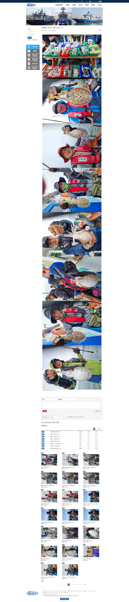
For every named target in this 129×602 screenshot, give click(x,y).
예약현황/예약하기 (59, 5)
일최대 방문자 (95, 1)
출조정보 (93, 5)
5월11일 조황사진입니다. (67, 540)
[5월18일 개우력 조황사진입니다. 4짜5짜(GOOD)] (93, 497)
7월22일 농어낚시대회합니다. (56, 443)
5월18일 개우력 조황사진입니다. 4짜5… (91, 503)
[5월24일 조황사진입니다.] (51, 497)
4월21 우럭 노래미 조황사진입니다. (48, 577)
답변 (50, 422)
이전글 (54, 422)
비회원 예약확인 (61, 1)
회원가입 (72, 1)
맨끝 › (85, 584)
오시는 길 (99, 5)
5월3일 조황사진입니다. (87, 558)
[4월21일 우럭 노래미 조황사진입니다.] (72, 570)
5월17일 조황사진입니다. (46, 540)
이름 (43, 399)
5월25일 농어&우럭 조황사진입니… (90, 467)
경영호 (42, 30)
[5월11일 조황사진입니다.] (72, 533)
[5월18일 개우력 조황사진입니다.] (51, 515)
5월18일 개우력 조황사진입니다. (47, 522)
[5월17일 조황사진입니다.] (51, 533)
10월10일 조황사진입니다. (55, 431)
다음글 (57, 422)
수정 (42, 422)
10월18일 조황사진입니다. (55, 441)
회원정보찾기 (35, 39)
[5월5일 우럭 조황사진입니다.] (72, 551)
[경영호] (31, 5)
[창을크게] (98, 411)
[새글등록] (96, 411)
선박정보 (87, 5)
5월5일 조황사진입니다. (45, 558)
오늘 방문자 (86, 1)
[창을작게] (100, 411)
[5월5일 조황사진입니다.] (51, 551)
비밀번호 (60, 399)
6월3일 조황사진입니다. (45, 467)
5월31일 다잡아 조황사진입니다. (68, 467)
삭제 (45, 422)
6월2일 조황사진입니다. (55, 434)
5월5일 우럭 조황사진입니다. (67, 558)
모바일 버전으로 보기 (64, 598)
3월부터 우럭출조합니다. (55, 438)
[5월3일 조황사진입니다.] (93, 551)
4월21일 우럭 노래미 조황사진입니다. (69, 577)
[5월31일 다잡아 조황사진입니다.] (72, 460)
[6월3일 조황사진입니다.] (51, 460)
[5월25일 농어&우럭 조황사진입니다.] (93, 460)
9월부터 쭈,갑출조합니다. (55, 446)
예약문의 (67, 5)
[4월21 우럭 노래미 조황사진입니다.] (51, 570)
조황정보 (74, 5)
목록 (48, 422)
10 (79, 584)
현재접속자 (79, 1)
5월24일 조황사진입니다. (46, 503)
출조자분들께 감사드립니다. (55, 448)
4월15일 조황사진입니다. (55, 436)
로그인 (68, 1)
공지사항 (80, 5)
